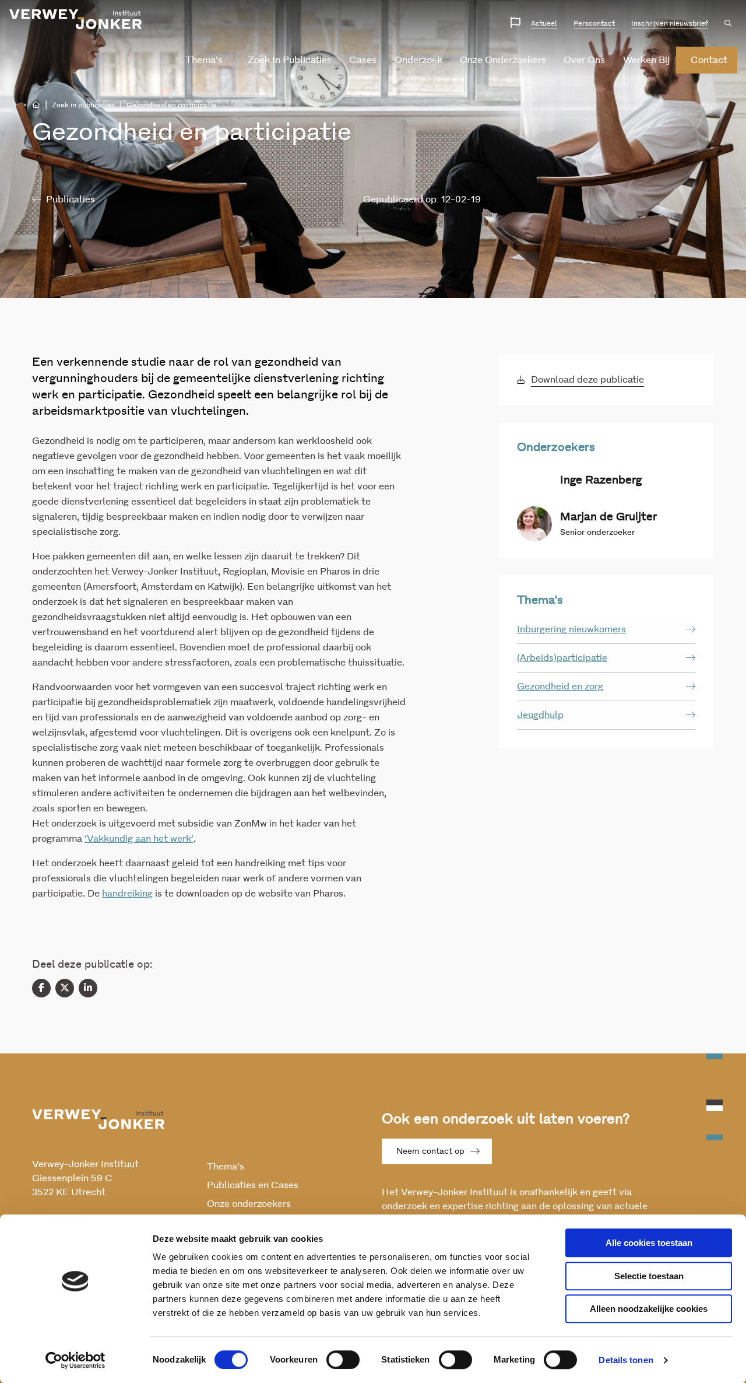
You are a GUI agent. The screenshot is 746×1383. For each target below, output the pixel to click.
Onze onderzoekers (503, 60)
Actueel (544, 23)
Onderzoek (418, 60)
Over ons (584, 60)
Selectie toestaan (649, 1276)
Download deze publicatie (587, 379)
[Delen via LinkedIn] (88, 988)
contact (709, 60)
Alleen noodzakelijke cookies (649, 1309)
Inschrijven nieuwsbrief (669, 23)
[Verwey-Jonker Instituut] (75, 19)
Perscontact (594, 23)
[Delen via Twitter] (64, 988)
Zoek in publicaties (290, 60)
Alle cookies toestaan (649, 1243)
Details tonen (626, 1360)
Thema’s (204, 60)
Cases (362, 60)
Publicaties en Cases (252, 1185)
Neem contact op (430, 1151)
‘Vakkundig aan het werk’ (139, 838)
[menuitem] (205, 60)
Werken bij (646, 60)
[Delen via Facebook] (41, 988)
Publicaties (70, 199)
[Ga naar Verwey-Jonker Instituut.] (36, 105)
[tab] (606, 629)
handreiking (127, 893)
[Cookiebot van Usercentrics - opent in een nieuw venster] (75, 1360)
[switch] (343, 1359)
